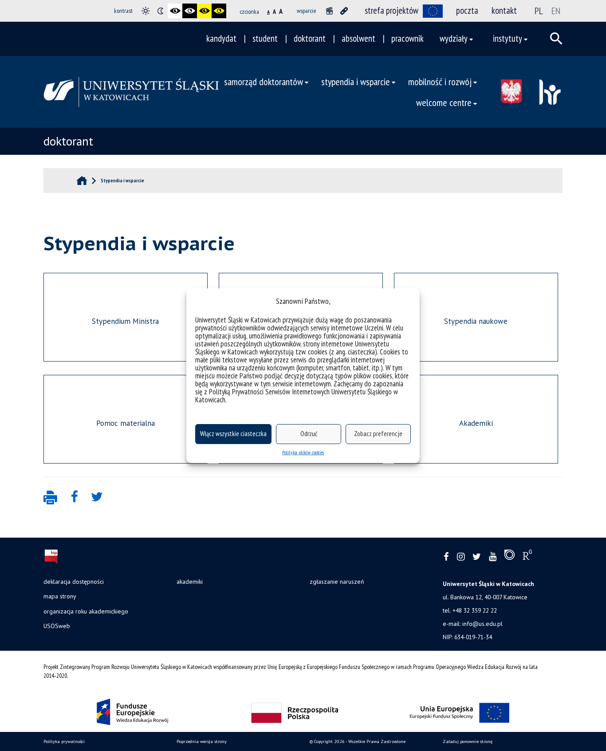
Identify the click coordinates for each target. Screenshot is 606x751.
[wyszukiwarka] (556, 38)
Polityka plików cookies (303, 452)
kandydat (221, 38)
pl (539, 10)
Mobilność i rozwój (440, 81)
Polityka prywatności (64, 741)
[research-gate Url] (527, 557)
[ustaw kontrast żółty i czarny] (219, 11)
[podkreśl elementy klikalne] (344, 11)
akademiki (190, 582)
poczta (467, 10)
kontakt (504, 10)
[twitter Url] (476, 557)
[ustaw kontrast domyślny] (145, 11)
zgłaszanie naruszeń (337, 582)
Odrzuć (308, 433)
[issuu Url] (509, 557)
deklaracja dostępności (73, 582)
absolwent (358, 38)
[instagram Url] (460, 557)
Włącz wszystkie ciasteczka (233, 433)
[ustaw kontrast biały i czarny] (189, 11)
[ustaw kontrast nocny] (160, 11)
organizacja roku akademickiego (85, 611)
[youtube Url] (492, 557)
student (265, 38)
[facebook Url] (446, 557)
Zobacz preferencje (378, 433)
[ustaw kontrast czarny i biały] (175, 11)
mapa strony (59, 596)
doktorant (310, 38)
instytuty (507, 38)
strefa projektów (391, 10)
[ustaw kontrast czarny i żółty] (204, 11)
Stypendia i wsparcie (355, 81)
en (555, 10)
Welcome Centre (444, 102)
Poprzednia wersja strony (202, 741)
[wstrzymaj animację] (329, 11)
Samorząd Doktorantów (263, 81)
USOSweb (56, 626)
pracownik (407, 38)
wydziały (454, 38)
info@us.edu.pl (482, 624)
